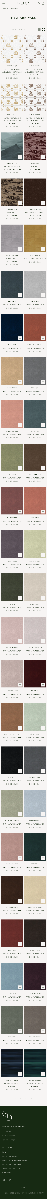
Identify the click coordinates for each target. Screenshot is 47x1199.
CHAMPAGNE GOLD (35, 907)
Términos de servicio (11, 1168)
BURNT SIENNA (35, 518)
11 (31, 1098)
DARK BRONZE (12, 209)
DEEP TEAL (35, 864)
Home (4, 8)
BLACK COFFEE (35, 950)
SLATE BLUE (35, 431)
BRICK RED (12, 950)
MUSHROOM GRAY (12, 691)
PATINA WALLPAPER (12, 305)
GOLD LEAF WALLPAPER (35, 259)
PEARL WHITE (35, 604)
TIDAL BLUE (12, 345)
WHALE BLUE (12, 301)
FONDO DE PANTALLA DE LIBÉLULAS (35, 214)
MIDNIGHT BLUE (12, 1080)
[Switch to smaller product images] (43, 29)
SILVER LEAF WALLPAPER (12, 260)
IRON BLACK (12, 777)
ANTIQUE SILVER (12, 255)
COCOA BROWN (12, 907)
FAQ (4, 1152)
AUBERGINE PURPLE (35, 994)
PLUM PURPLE (12, 561)
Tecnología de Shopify (34, 1193)
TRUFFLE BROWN (35, 1037)
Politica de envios (9, 1156)
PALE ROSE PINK (12, 647)
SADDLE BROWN (35, 474)
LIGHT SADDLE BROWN (12, 734)
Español (22, 1188)
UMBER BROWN (35, 66)
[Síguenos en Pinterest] (10, 1180)
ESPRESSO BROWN (35, 209)
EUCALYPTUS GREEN (12, 820)
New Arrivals (13, 8)
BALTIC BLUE (12, 994)
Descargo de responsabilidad (14, 1160)
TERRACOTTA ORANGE (35, 345)
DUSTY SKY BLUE (35, 820)
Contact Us (6, 1172)
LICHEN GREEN (35, 734)
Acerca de (6, 1131)
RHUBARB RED (12, 518)
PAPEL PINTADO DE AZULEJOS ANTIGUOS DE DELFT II (12, 72)
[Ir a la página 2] (36, 1098)
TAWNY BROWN (12, 388)
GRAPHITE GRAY (35, 777)
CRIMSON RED (35, 163)
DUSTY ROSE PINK (12, 864)
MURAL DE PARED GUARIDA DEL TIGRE (12, 168)
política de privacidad (11, 1164)
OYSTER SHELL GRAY (35, 647)
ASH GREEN (12, 1037)
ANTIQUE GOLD (35, 255)
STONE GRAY (35, 388)
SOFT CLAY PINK (12, 431)
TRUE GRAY (35, 301)
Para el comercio (9, 1135)
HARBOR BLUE (12, 163)
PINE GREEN (12, 604)
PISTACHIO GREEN (35, 561)
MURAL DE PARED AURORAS (12, 1085)
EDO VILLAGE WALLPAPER (35, 168)
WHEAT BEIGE (12, 66)
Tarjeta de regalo (9, 1140)
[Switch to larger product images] (39, 29)
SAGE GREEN (12, 474)
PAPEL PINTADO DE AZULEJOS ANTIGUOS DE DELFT (12, 121)
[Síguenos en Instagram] (3, 1180)
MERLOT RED (34, 691)
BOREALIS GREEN (35, 1080)
